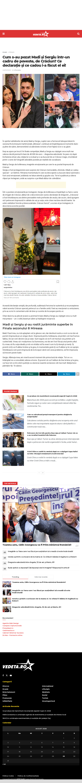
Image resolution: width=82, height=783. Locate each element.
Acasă (5, 52)
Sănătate (46, 692)
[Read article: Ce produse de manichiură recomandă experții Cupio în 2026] (13, 402)
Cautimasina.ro (8, 630)
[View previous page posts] (39, 472)
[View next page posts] (43, 472)
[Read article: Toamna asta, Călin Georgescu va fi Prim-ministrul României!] (41, 514)
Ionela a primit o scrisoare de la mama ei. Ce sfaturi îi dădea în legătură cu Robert (42, 557)
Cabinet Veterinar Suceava (13, 633)
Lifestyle (11, 52)
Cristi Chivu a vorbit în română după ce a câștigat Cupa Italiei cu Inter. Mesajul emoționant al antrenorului (52, 453)
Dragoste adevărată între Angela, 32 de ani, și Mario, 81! (31, 562)
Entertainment (9, 692)
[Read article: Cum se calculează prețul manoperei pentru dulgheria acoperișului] (13, 421)
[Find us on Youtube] (11, 675)
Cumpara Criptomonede (12, 626)
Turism (45, 698)
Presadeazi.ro (8, 628)
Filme (5, 695)
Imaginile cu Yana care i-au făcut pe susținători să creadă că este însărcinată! (40, 551)
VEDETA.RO (21, 779)
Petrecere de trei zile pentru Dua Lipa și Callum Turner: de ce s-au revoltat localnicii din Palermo (52, 434)
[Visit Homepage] (41, 34)
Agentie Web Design (11, 623)
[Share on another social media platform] (77, 374)
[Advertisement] (41, 15)
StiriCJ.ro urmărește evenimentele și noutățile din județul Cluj (27, 718)
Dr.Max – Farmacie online (12, 635)
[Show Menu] (4, 34)
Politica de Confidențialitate (28, 776)
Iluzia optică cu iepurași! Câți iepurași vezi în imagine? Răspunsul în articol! (38, 568)
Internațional (47, 686)
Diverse (6, 686)
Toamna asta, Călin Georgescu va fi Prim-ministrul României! (37, 545)
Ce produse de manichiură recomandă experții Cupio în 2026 (52, 396)
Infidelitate (7, 701)
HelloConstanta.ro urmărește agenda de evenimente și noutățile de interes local (34, 715)
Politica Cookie (8, 776)
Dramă (5, 689)
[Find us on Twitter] (7, 675)
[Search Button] (78, 34)
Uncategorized (48, 701)
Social (44, 695)
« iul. (4, 764)
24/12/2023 (7, 70)
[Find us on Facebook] (3, 675)
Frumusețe (7, 698)
